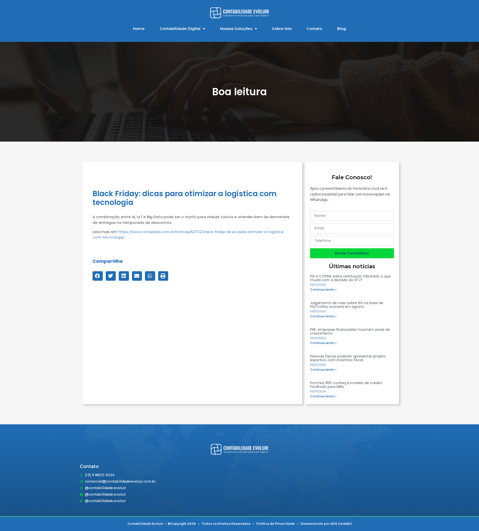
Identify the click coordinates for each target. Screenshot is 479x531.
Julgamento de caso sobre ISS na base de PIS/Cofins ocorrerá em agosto (346, 304)
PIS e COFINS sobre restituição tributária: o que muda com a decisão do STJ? (350, 278)
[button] (98, 276)
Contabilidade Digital (180, 28)
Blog (341, 28)
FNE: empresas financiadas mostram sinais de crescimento (350, 331)
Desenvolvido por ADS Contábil (326, 524)
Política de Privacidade (275, 524)
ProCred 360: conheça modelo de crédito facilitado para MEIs (346, 384)
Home (139, 28)
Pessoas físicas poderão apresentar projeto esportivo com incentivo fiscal (348, 358)
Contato (314, 28)
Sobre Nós (282, 28)
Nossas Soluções (236, 28)
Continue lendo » (323, 289)
